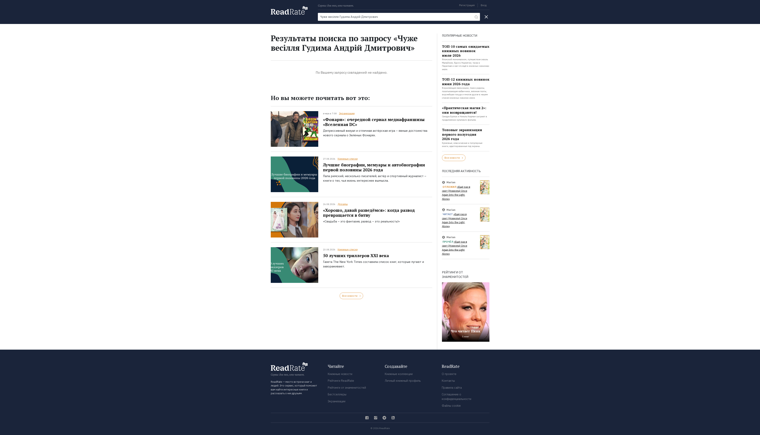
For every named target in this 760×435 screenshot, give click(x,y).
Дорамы (343, 204)
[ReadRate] (289, 10)
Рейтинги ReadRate (341, 381)
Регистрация (467, 5)
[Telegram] (384, 418)
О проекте (449, 374)
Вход (483, 5)
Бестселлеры (337, 394)
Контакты (448, 381)
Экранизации (347, 113)
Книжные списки (348, 158)
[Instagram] (375, 418)
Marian (450, 182)
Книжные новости (340, 374)
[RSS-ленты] (393, 418)
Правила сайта (452, 387)
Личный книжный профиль (403, 381)
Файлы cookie (451, 405)
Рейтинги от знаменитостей (347, 387)
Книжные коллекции (399, 374)
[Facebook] (367, 418)
